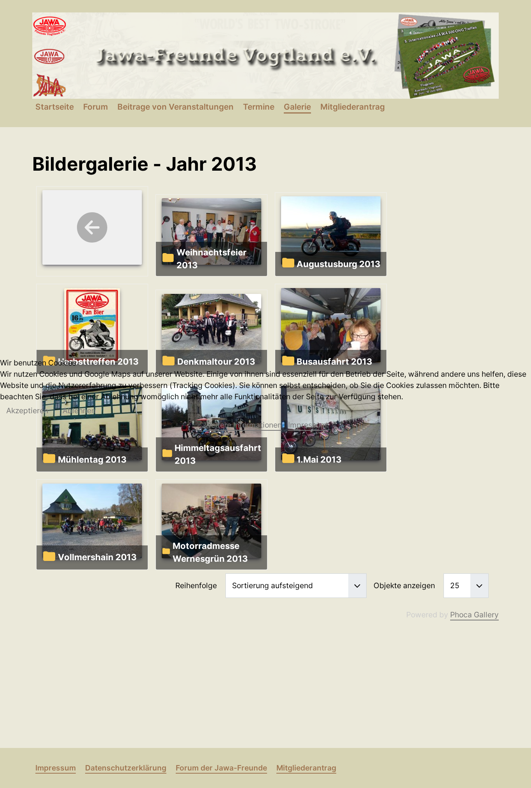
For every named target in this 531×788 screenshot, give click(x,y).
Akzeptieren (27, 410)
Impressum (307, 425)
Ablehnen (79, 410)
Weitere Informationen (243, 425)
